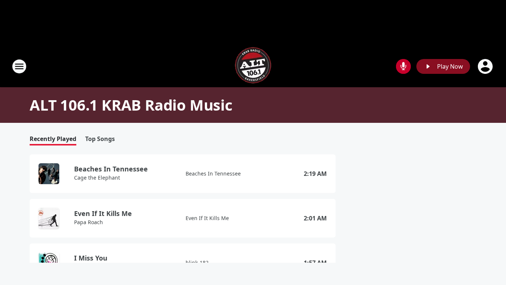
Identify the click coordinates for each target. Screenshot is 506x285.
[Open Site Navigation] (19, 66)
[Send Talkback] (403, 66)
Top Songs (100, 139)
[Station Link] (253, 66)
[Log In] (486, 66)
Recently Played (53, 139)
